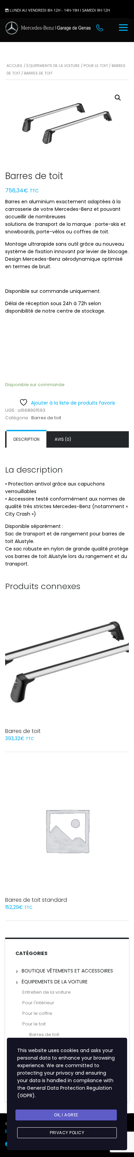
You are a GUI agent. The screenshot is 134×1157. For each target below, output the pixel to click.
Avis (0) (63, 439)
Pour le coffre (37, 1013)
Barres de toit (46, 417)
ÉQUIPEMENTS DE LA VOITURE (53, 65)
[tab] (26, 439)
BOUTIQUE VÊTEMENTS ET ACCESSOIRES (67, 970)
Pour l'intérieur (38, 1002)
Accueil (15, 65)
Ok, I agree (66, 1115)
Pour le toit (95, 65)
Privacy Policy (67, 1132)
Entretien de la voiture (46, 992)
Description (26, 439)
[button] (118, 98)
